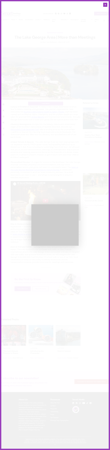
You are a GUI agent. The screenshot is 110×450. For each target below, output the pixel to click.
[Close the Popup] (105, 5)
